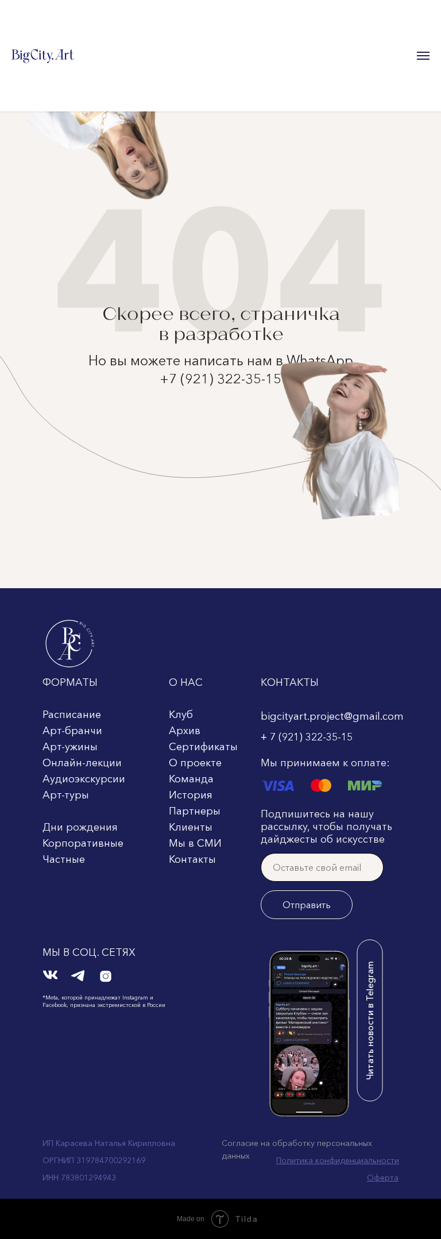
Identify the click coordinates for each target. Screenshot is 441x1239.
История (190, 795)
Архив (184, 730)
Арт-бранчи (72, 730)
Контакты (192, 859)
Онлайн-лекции (82, 762)
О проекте (195, 762)
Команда (191, 779)
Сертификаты (203, 746)
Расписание (71, 714)
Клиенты (190, 827)
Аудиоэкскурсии (83, 779)
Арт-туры (65, 795)
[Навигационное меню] (423, 56)
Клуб (181, 714)
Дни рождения (80, 827)
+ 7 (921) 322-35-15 (307, 737)
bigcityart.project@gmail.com (332, 716)
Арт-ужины (70, 746)
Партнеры (194, 811)
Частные (63, 859)
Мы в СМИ (195, 843)
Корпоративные (82, 843)
